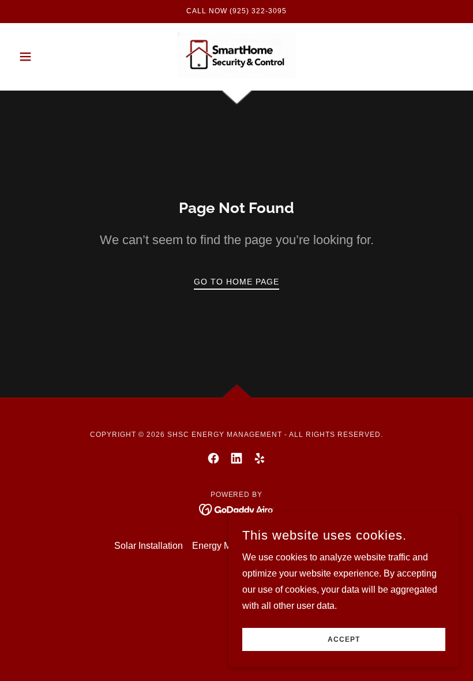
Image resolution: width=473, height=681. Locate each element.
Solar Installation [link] (148, 546)
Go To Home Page (236, 281)
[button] (47, 56)
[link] (236, 55)
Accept (344, 639)
